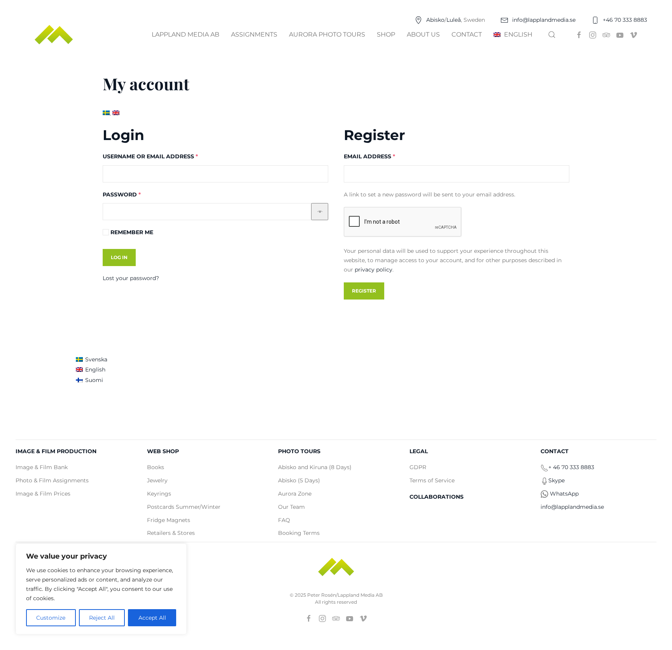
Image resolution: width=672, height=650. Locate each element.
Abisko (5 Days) (299, 480)
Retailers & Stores (171, 532)
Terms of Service (432, 480)
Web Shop (163, 451)
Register (364, 291)
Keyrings (159, 493)
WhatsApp (564, 493)
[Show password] (319, 211)
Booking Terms (299, 532)
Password (137, 194)
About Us (423, 34)
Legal (419, 451)
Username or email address (165, 156)
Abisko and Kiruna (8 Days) (315, 467)
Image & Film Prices (43, 493)
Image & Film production (56, 451)
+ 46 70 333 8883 (571, 467)
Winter (210, 506)
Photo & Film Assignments (52, 480)
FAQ (284, 520)
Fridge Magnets (168, 520)
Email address (384, 156)
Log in (119, 257)
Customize (50, 617)
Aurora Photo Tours (327, 34)
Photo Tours (299, 451)
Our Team (291, 506)
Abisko (435, 19)
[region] (101, 588)
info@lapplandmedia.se (544, 19)
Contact (467, 34)
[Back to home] (54, 34)
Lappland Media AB (185, 34)
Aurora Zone (295, 493)
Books (155, 467)
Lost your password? (131, 278)
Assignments (254, 34)
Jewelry (157, 480)
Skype (556, 480)
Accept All (152, 617)
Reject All (102, 617)
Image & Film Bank (42, 467)
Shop (386, 34)
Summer (188, 506)
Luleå (453, 19)
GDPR (418, 467)
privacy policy (373, 269)
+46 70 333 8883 (625, 19)
